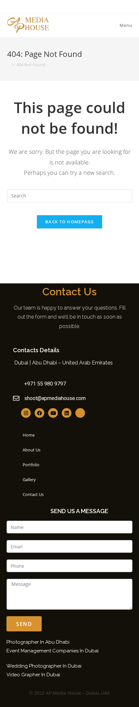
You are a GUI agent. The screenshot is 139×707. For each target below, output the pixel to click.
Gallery (29, 479)
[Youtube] (53, 413)
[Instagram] (26, 413)
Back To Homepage (69, 222)
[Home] (8, 65)
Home (29, 435)
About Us (31, 450)
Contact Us (33, 494)
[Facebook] (39, 413)
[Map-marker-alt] (80, 413)
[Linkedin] (66, 413)
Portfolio (31, 465)
